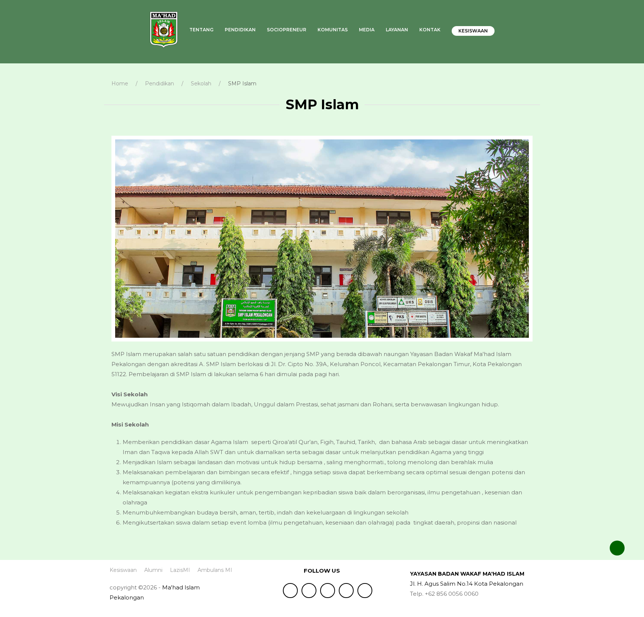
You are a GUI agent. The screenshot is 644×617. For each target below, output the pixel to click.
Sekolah (201, 83)
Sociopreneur (286, 29)
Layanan (397, 29)
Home (119, 83)
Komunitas (333, 29)
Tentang (201, 29)
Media (367, 29)
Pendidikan (240, 29)
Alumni (153, 570)
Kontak (430, 29)
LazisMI (180, 570)
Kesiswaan (473, 31)
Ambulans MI (215, 570)
